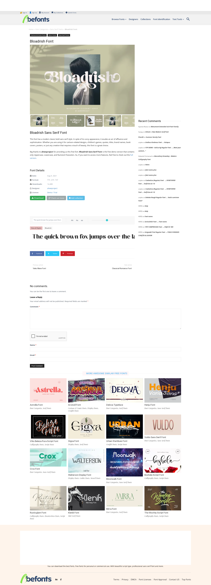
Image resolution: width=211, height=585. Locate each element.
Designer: (36, 188)
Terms (116, 579)
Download (39, 198)
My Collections (58, 13)
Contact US (174, 579)
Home (31, 29)
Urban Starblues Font (116, 441)
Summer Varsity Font (153, 137)
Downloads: (37, 184)
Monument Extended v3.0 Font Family (165, 127)
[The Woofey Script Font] (162, 498)
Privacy (125, 579)
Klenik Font (73, 512)
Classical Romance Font (122, 268)
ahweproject (52, 188)
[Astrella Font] (48, 390)
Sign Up (33, 13)
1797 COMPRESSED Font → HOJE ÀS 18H (159, 227)
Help (146, 206)
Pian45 (140, 137)
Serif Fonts (47, 408)
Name (33, 345)
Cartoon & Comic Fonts (38, 35)
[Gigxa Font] (86, 426)
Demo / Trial (52, 192)
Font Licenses (145, 579)
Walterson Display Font (79, 475)
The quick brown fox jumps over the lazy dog (83, 237)
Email (33, 355)
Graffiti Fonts (73, 411)
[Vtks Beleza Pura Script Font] (48, 426)
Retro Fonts (52, 35)
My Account (45, 13)
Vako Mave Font (39, 268)
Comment (35, 306)
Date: (34, 176)
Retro (147, 165)
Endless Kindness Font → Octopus (157, 142)
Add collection (77, 198)
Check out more (57, 198)
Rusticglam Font (38, 512)
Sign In (23, 13)
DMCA (133, 579)
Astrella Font (36, 405)
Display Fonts (92, 408)
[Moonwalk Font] (124, 462)
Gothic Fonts (85, 478)
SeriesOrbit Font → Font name (156, 222)
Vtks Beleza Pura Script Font (44, 441)
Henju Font (149, 405)
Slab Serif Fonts (74, 516)
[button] (188, 20)
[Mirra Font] (124, 496)
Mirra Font (111, 509)
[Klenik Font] (86, 498)
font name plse (150, 170)
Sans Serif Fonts (56, 29)
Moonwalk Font (114, 479)
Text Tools (177, 19)
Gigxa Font (73, 441)
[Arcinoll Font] (86, 390)
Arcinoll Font (74, 405)
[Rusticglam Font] (48, 498)
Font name (149, 216)
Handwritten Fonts (52, 516)
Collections (146, 19)
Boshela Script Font (154, 475)
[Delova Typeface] (124, 390)
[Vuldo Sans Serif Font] (162, 424)
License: (35, 192)
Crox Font (35, 469)
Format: (35, 180)
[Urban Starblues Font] (124, 426)
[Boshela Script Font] (162, 460)
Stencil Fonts (95, 478)
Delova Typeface (114, 405)
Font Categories (41, 29)
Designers (133, 19)
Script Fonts (49, 444)
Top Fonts (186, 579)
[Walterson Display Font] (86, 460)
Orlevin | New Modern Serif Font (157, 132)
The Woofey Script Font (156, 512)
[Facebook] (60, 579)
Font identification (161, 19)
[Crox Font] (48, 457)
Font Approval (160, 579)
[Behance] (56, 579)
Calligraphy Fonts (37, 444)
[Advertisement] (156, 74)
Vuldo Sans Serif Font (155, 437)
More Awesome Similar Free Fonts (106, 373)
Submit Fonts (72, 13)
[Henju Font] (162, 390)
